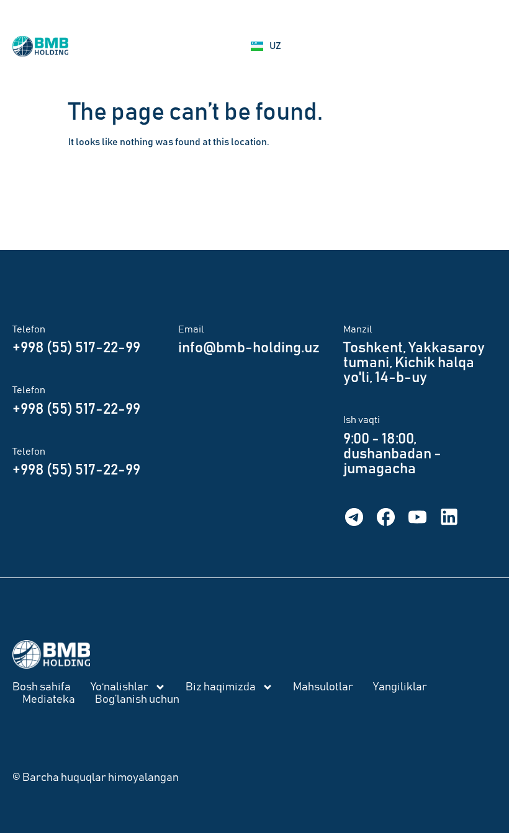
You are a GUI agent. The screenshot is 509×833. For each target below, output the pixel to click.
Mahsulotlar (323, 687)
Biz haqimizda (221, 687)
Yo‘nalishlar (119, 687)
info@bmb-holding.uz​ (249, 348)
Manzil (357, 329)
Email (191, 329)
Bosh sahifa (41, 687)
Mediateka (48, 699)
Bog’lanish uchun (137, 699)
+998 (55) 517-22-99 (76, 348)
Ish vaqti (361, 420)
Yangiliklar (400, 687)
